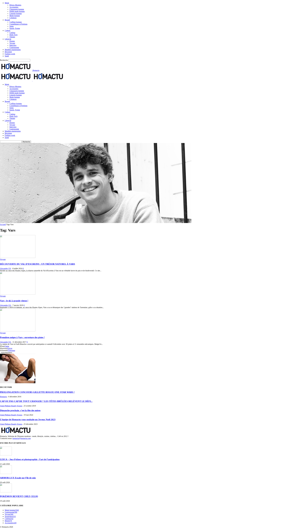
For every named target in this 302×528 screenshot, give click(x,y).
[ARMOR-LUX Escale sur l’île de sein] (6, 473)
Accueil (3, 224)
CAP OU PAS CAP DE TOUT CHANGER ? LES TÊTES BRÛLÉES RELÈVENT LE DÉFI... (46, 401)
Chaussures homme (16, 9)
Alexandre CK (5, 268)
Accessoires (13, 7)
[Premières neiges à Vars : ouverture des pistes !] (17, 331)
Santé (7, 56)
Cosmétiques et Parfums (18, 24)
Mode (7, 3)
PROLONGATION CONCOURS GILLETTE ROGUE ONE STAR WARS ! (37, 392)
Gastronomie (14, 47)
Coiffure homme (15, 22)
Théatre (12, 37)
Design (12, 41)
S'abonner (11, 350)
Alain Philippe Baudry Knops (11, 406)
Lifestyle (8, 39)
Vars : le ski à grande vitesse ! (14, 300)
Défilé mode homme (17, 11)
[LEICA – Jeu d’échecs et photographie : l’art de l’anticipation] (6, 455)
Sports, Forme (14, 28)
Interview (13, 45)
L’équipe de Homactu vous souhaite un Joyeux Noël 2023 (27, 419)
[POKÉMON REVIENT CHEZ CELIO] (6, 492)
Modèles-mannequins (13, 50)
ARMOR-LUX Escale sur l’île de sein (18, 478)
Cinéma (12, 33)
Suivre (9, 348)
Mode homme (14, 16)
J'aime (6, 346)
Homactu (3, 397)
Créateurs (13, 18)
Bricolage (8, 52)
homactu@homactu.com (22, 438)
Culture (7, 30)
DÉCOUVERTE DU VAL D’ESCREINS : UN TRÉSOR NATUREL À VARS (37, 264)
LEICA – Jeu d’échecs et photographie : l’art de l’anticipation (30, 459)
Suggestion (10, 516)
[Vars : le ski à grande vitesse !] (17, 294)
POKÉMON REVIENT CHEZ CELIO (19, 496)
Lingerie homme (15, 14)
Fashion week (10, 54)
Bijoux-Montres (15, 5)
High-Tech (13, 35)
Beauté (7, 20)
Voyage (12, 43)
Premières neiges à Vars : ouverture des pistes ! (22, 337)
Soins (11, 26)
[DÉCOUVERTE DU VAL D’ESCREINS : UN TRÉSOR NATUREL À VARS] (17, 257)
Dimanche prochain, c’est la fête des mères (20, 410)
